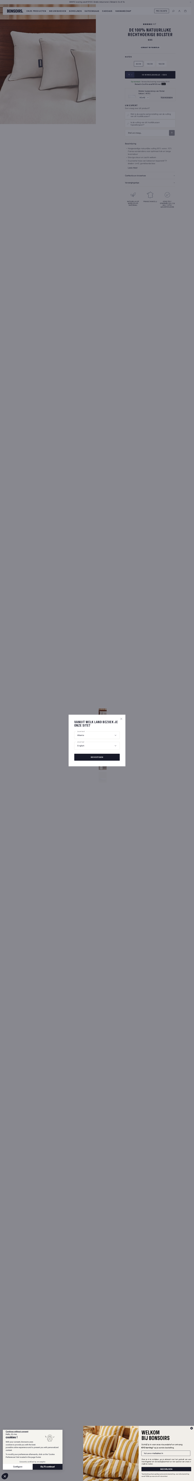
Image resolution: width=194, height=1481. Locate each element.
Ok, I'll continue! (47, 1467)
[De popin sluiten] (121, 719)
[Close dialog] (191, 1428)
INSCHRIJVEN (166, 1469)
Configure (17, 1467)
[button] (4, 1476)
